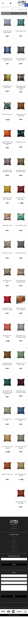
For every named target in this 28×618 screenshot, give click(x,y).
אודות (14, 536)
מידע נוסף (14, 545)
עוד (14, 549)
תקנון (14, 544)
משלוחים (14, 542)
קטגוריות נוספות (14, 547)
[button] (26, 5)
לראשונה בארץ (14, 540)
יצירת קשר (14, 551)
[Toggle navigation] (3, 3)
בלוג (14, 538)
